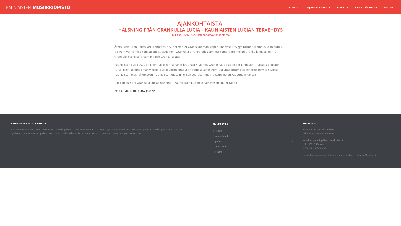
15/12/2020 (189, 35)
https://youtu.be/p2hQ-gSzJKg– (135, 91)
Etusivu (295, 7)
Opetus (342, 7)
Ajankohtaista (319, 7)
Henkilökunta (366, 7)
